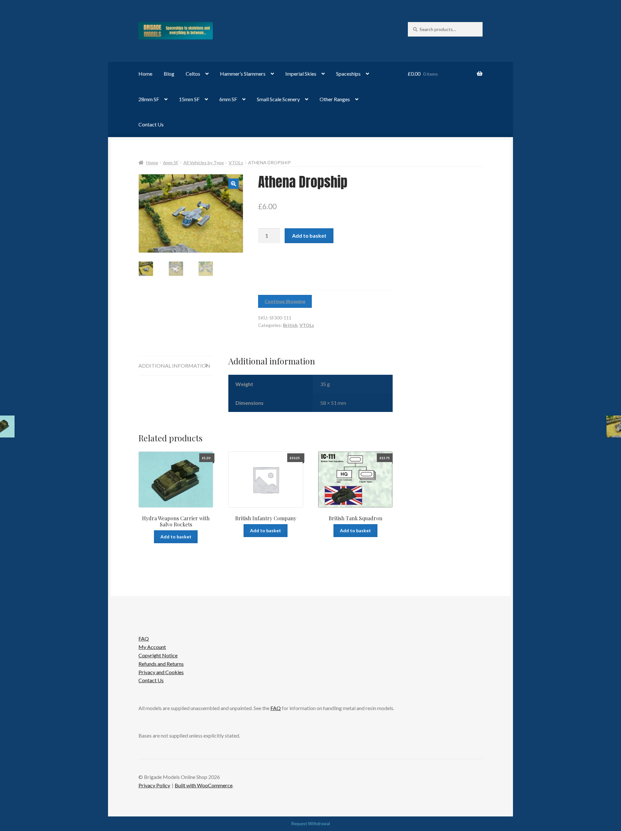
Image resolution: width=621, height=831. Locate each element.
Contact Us (151, 124)
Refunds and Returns (161, 664)
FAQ (143, 638)
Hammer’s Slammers (243, 73)
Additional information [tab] (174, 365)
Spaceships (348, 73)
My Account (152, 647)
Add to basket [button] (175, 536)
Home (145, 73)
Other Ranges (335, 99)
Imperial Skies (300, 73)
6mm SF (228, 99)
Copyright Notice (158, 655)
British (290, 325)
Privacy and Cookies (161, 672)
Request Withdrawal (310, 823)
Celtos (193, 73)
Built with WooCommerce (204, 785)
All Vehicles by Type (203, 162)
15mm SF (189, 99)
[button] (233, 183)
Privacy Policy (154, 785)
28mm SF (148, 99)
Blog (169, 73)
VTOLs (236, 162)
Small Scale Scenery (278, 99)
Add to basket (309, 235)
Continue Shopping (285, 301)
